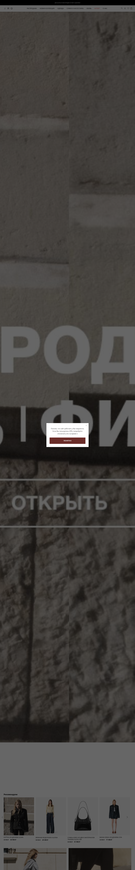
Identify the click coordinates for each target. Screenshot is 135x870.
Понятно (68, 441)
